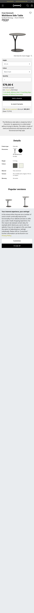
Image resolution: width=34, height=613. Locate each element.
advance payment (11, 109)
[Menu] (2, 5)
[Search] (27, 5)
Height (5, 60)
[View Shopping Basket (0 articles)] (32, 5)
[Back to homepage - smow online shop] (17, 5)
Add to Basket (17, 98)
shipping (8, 90)
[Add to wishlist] (30, 13)
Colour (5, 68)
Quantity (5, 76)
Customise (17, 241)
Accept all (17, 246)
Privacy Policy (6, 236)
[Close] (31, 1)
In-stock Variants (17, 104)
